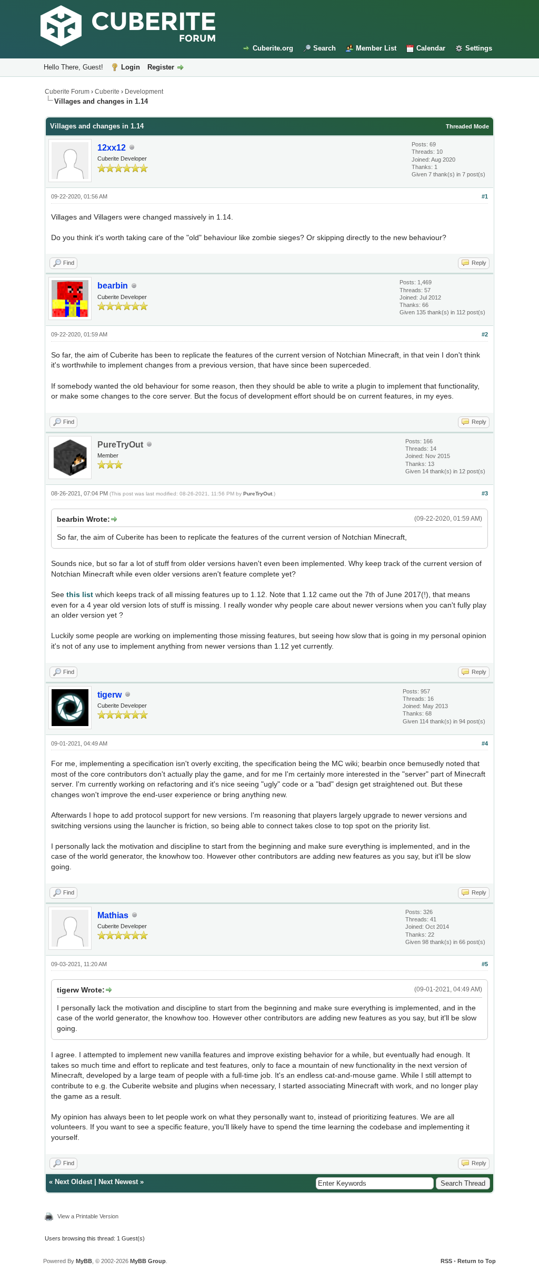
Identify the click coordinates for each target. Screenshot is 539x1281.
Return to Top (476, 1261)
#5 (485, 964)
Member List (376, 48)
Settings (478, 48)
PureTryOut (120, 444)
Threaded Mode (467, 126)
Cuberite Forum (67, 91)
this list (79, 594)
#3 (485, 493)
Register (160, 67)
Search (324, 48)
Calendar (430, 48)
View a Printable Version (87, 1216)
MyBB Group (148, 1261)
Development (144, 91)
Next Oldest (73, 1182)
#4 (485, 743)
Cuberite (107, 91)
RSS (446, 1261)
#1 (485, 196)
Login (130, 67)
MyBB (84, 1261)
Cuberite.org (273, 48)
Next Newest (118, 1182)
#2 (485, 334)
